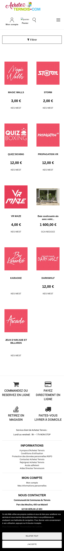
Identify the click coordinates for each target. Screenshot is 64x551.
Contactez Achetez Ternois (32, 459)
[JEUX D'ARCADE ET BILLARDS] (16, 319)
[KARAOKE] (16, 258)
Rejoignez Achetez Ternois (32, 462)
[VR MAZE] (16, 196)
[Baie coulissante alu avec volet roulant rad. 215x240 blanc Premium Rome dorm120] (48, 196)
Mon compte (32, 483)
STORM (48, 92)
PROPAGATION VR (48, 154)
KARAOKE (16, 278)
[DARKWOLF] (48, 258)
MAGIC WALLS (16, 92)
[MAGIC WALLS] (16, 72)
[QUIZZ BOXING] (16, 134)
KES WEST (16, 108)
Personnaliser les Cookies (31, 527)
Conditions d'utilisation (32, 453)
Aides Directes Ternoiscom (32, 468)
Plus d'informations (10, 527)
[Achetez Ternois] (32, 6)
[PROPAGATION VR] (48, 134)
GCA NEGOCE (48, 231)
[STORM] (48, 72)
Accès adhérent (32, 465)
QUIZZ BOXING (16, 154)
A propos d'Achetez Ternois (32, 450)
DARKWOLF (48, 278)
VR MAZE (16, 216)
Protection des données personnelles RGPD (32, 456)
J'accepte (32, 544)
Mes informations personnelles (32, 485)
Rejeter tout (32, 536)
